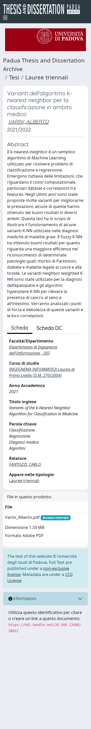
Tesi (14, 77)
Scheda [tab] (19, 328)
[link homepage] (43, 9)
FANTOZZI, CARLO (25, 464)
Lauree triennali (46, 77)
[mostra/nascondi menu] (5, 17)
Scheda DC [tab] (49, 328)
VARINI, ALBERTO (28, 121)
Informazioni (24, 598)
